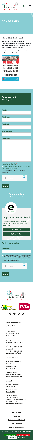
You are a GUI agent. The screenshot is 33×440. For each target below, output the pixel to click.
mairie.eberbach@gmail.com (14, 403)
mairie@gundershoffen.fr (13, 353)
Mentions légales (16, 412)
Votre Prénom (6, 117)
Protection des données (9, 164)
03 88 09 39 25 (10, 392)
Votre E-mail (6, 124)
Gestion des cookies (17, 423)
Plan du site (16, 416)
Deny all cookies (23, 435)
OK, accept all (10, 435)
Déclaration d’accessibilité (16, 427)
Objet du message (7, 131)
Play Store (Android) (16, 234)
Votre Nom (5, 110)
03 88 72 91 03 (10, 335)
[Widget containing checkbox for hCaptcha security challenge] (14, 178)
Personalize (12, 437)
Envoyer (5, 186)
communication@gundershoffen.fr (12, 260)
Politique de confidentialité (24, 257)
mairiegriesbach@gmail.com (14, 376)
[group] (8, 306)
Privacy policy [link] (21, 437)
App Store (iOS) (16, 229)
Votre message (6, 138)
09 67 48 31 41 (10, 369)
